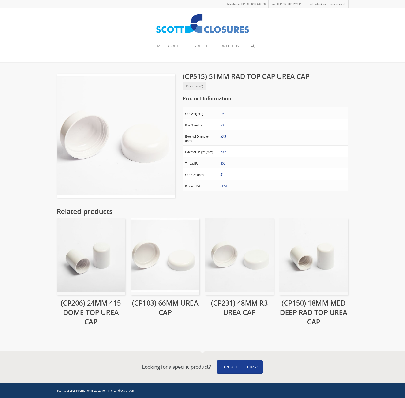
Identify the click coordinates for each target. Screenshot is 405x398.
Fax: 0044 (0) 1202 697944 (286, 4)
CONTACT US (228, 46)
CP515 (224, 186)
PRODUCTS (201, 46)
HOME (157, 46)
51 (222, 175)
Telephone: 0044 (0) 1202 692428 (246, 4)
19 (222, 114)
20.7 (223, 152)
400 (222, 163)
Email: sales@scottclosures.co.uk (326, 4)
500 (222, 125)
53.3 (223, 136)
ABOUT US (175, 46)
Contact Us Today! (240, 367)
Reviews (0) (194, 86)
